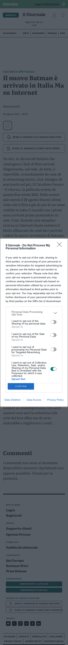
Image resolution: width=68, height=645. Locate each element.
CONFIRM (21, 386)
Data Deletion (13, 399)
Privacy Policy (55, 399)
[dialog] (34, 322)
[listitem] (34, 313)
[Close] (60, 245)
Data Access (34, 399)
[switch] (53, 322)
